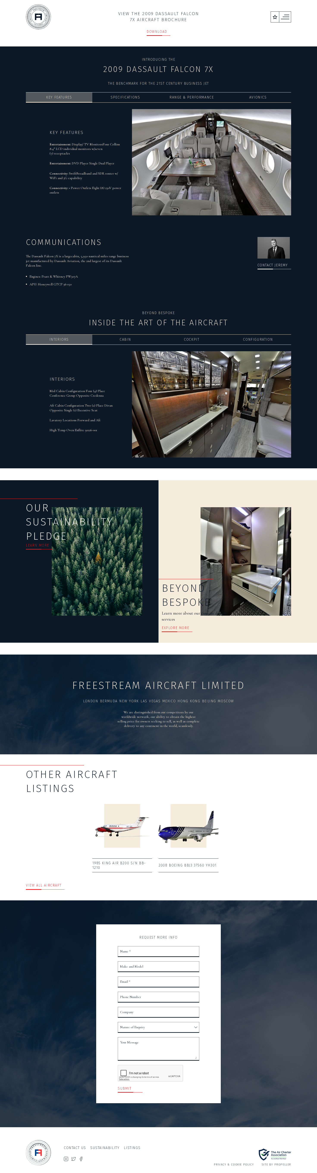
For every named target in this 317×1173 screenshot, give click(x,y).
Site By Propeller (276, 1164)
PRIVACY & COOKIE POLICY (234, 1164)
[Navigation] (285, 17)
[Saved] (275, 17)
